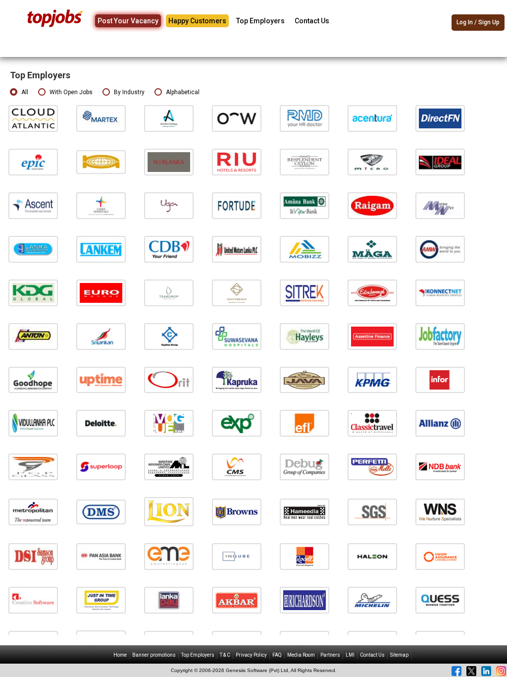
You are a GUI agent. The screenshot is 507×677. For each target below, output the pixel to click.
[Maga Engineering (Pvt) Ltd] (372, 249)
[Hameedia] (304, 511)
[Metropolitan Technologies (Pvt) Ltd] (33, 511)
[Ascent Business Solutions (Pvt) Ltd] (33, 205)
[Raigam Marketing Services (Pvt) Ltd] (372, 205)
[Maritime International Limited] (169, 466)
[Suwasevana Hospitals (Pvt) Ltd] (236, 336)
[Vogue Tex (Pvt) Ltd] (169, 423)
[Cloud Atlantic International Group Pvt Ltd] (33, 118)
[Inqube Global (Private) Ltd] (236, 556)
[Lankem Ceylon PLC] (101, 249)
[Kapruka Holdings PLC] (236, 379)
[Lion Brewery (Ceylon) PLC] (169, 511)
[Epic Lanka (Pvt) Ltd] (33, 162)
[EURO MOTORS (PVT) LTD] (101, 292)
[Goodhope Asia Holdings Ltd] (33, 379)
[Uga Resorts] (169, 205)
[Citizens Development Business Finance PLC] (169, 249)
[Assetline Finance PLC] (372, 336)
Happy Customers (197, 21)
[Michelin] (372, 600)
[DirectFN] (440, 118)
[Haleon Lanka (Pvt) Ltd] (372, 556)
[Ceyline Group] (169, 336)
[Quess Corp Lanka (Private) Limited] (440, 600)
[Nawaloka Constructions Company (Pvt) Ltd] (101, 162)
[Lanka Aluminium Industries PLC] (33, 249)
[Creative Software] (33, 600)
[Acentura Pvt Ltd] (372, 118)
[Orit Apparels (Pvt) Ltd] (169, 379)
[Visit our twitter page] (471, 671)
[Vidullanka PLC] (33, 423)
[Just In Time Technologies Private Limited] (101, 600)
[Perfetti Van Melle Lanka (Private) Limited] (372, 466)
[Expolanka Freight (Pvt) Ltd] (304, 423)
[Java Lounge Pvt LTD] (304, 379)
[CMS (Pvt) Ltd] (236, 466)
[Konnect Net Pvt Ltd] (440, 292)
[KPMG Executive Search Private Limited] (372, 379)
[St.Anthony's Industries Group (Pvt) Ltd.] (33, 336)
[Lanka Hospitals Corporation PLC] (101, 205)
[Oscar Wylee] (236, 118)
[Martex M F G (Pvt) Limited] (101, 118)
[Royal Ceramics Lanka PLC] (304, 556)
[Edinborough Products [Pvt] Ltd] (372, 292)
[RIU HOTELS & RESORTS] (236, 162)
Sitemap (399, 655)
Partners (330, 655)
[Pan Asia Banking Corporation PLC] (101, 556)
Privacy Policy (251, 655)
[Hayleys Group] (304, 336)
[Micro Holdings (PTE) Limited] (372, 162)
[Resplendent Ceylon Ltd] (304, 162)
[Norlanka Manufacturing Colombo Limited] (169, 162)
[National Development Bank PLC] (440, 466)
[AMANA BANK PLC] (304, 205)
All (24, 92)
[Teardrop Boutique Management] (169, 292)
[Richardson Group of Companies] (304, 600)
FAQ (277, 655)
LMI (350, 655)
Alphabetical (183, 92)
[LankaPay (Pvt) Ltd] (169, 600)
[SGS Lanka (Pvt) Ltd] (372, 511)
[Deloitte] (101, 423)
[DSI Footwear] (33, 556)
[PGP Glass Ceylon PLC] (33, 466)
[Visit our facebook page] (456, 671)
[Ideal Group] (440, 162)
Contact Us (312, 21)
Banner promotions (154, 655)
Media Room (301, 655)
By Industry (129, 92)
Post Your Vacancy (128, 21)
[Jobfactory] (440, 336)
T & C (225, 655)
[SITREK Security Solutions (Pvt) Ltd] (304, 292)
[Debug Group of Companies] (304, 466)
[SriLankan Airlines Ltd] (101, 336)
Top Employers (260, 21)
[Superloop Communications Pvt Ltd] (101, 466)
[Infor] (440, 379)
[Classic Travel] (372, 423)
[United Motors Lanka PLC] (236, 249)
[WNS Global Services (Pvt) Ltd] (440, 511)
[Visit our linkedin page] (486, 671)
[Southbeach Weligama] (236, 292)
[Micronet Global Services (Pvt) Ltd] (440, 205)
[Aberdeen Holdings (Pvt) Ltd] (169, 118)
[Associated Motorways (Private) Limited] (440, 249)
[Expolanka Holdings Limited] (236, 423)
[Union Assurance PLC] (440, 556)
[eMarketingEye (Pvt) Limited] (169, 556)
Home (120, 655)
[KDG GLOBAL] (33, 292)
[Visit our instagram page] (501, 671)
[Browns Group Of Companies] (236, 511)
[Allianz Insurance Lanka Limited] (440, 423)
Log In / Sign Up (478, 22)
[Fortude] (236, 205)
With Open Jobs (71, 92)
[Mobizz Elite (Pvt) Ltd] (304, 249)
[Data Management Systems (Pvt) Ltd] (101, 511)
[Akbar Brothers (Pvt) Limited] (236, 600)
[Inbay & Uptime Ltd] (101, 379)
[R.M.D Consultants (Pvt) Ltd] (304, 118)
